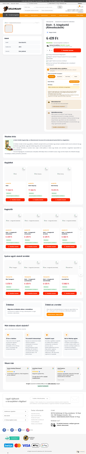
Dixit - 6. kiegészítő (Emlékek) (67, 233)
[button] (80, 374)
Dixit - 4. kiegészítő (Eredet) (48, 233)
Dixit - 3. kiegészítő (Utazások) (29, 233)
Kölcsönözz (53, 15)
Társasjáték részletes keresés (31, 10)
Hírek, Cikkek (79, 15)
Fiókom (80, 3)
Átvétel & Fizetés (35, 417)
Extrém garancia (34, 15)
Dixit (7, 185)
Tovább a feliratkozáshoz (38, 398)
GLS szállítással (62, 63)
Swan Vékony (51, 76)
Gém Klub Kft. (22, 42)
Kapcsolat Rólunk (15, 3)
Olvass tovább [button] (60, 380)
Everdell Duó (65, 279)
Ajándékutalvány (35, 413)
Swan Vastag (67, 76)
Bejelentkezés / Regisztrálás (55, 314)
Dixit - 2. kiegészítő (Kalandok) (11, 233)
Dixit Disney (54, 185)
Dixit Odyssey (32, 185)
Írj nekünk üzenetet (32, 3)
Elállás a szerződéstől (36, 423)
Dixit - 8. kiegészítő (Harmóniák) (48, 279)
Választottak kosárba (74, 81)
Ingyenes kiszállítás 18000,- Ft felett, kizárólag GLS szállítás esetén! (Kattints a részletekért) (74, 11)
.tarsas (7, 430)
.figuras (23, 430)
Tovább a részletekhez (59, 127)
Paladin (75, 76)
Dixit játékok (22, 51)
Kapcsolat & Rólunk (36, 415)
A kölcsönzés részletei (59, 106)
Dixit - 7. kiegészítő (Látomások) (29, 279)
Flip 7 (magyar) (10, 279)
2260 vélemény (52, 383)
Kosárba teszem (68, 50)
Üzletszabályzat (35, 421)
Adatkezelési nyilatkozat (37, 419)
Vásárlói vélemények (63, 15)
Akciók (26, 15)
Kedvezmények (44, 15)
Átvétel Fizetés (6, 3)
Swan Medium (59, 76)
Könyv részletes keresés (47, 10)
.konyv (15, 430)
